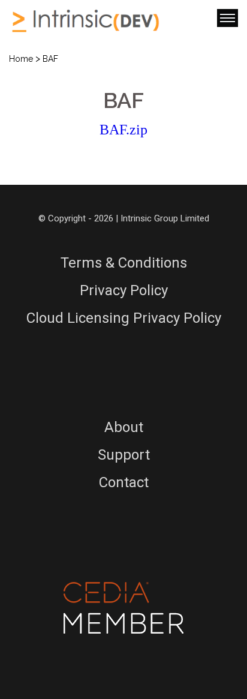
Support (124, 454)
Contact (124, 482)
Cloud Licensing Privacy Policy (123, 318)
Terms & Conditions (124, 262)
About (123, 427)
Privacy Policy (124, 290)
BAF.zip (123, 129)
